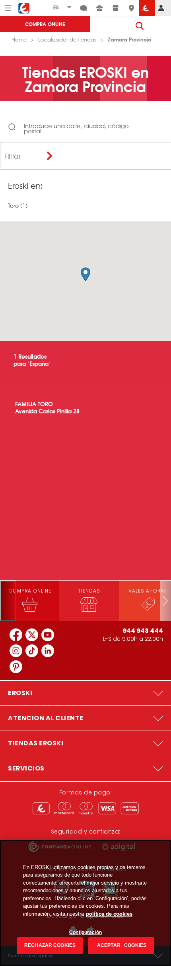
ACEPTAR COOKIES (121, 945)
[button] (85, 274)
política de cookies (109, 914)
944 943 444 (142, 630)
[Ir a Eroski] (147, 8)
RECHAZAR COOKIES (50, 945)
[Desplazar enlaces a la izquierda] (8, 601)
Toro (13, 205)
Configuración (85, 932)
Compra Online (45, 24)
